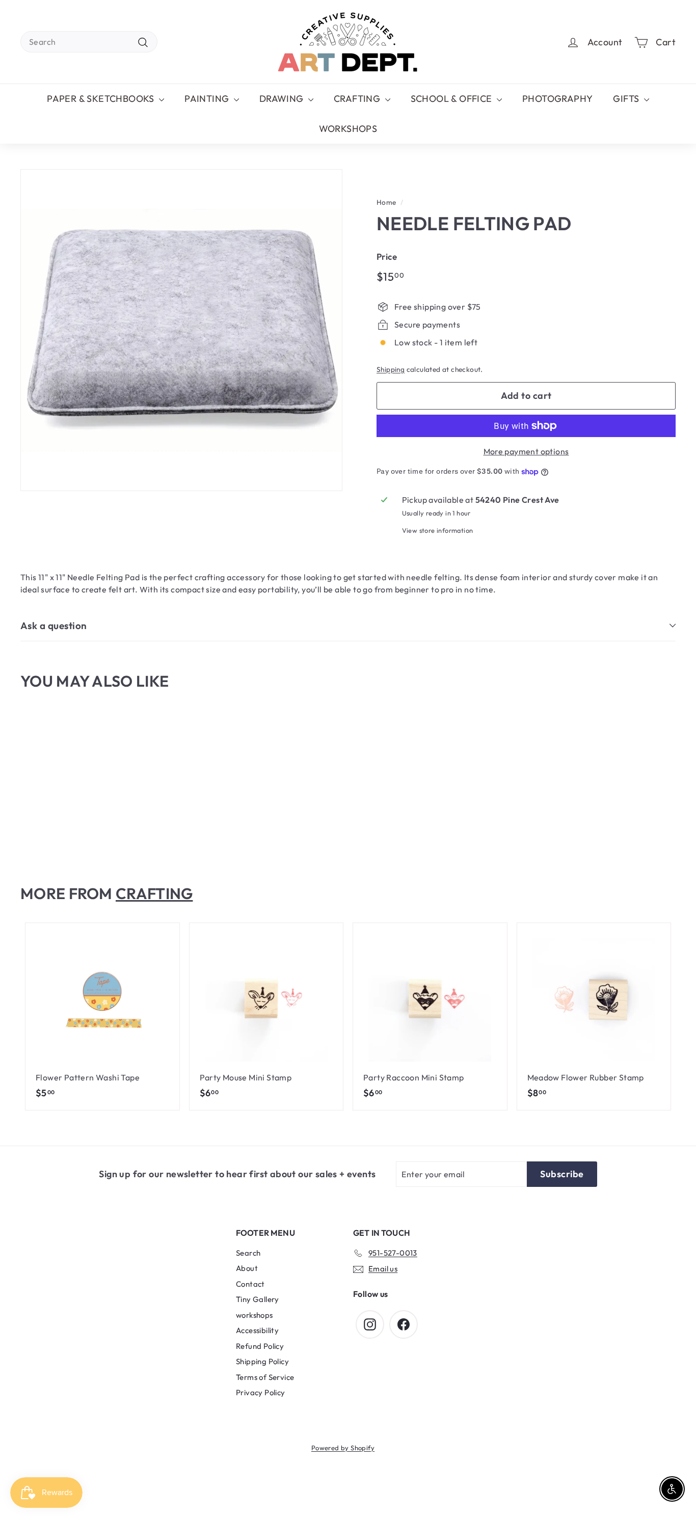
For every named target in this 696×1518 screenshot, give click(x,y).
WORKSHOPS (348, 128)
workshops (254, 1315)
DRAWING (282, 98)
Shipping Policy (262, 1361)
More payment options (526, 451)
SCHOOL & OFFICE (452, 98)
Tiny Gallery (257, 1299)
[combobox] (88, 41)
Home (386, 202)
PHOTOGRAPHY (557, 98)
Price (387, 256)
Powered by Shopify (342, 1448)
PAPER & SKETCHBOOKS (101, 98)
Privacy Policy (260, 1392)
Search (248, 1253)
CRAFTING (358, 98)
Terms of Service (265, 1377)
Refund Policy (260, 1346)
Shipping (391, 369)
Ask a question (53, 625)
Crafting (154, 893)
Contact (250, 1284)
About (247, 1268)
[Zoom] (181, 330)
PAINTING (207, 98)
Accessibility (257, 1330)
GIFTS (627, 98)
